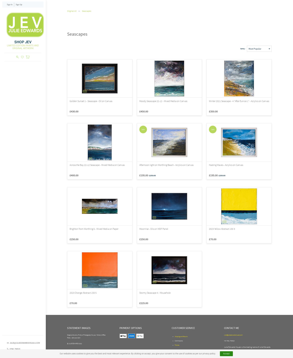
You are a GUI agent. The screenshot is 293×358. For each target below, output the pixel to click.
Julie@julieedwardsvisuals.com (233, 335)
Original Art (71, 11)
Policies (177, 345)
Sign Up (19, 4)
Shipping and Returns (181, 337)
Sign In (10, 4)
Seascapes (86, 11)
